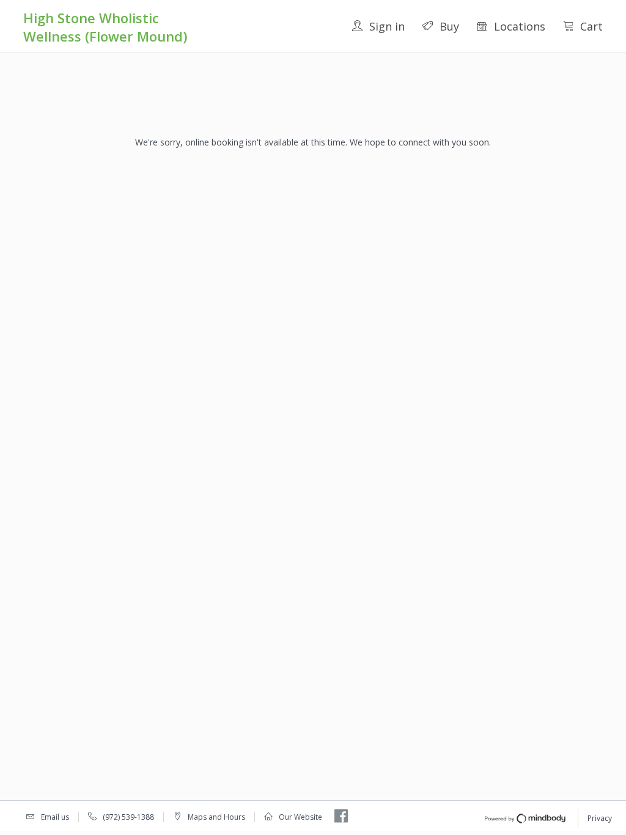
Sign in (387, 26)
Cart (591, 26)
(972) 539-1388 (128, 817)
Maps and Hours (216, 817)
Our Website (300, 817)
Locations (519, 26)
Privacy (599, 818)
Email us (55, 817)
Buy (449, 26)
